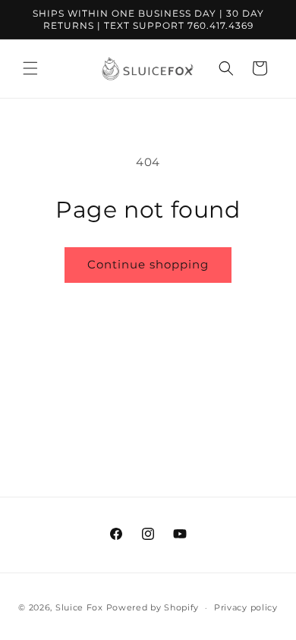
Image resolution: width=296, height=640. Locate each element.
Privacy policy (246, 607)
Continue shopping (148, 264)
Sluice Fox (79, 607)
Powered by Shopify (153, 607)
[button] (30, 68)
